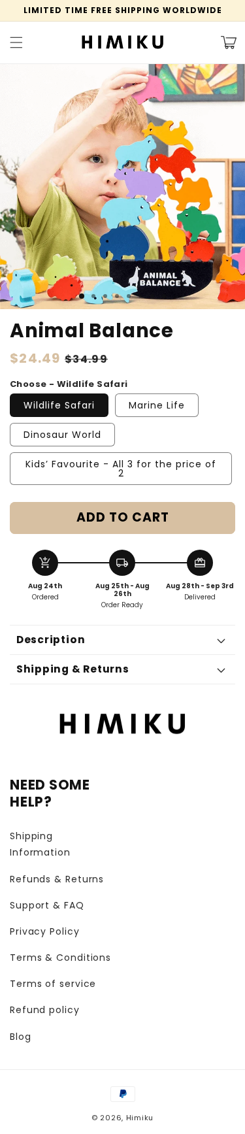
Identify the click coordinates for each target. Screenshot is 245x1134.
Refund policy (45, 1009)
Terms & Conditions (60, 957)
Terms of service (53, 983)
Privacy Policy (45, 931)
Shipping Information (40, 844)
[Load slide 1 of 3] (82, 296)
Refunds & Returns (57, 879)
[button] (16, 42)
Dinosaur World (62, 434)
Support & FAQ (47, 905)
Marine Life (157, 405)
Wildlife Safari (59, 405)
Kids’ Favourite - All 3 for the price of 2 (120, 469)
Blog (20, 1036)
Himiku (140, 1117)
